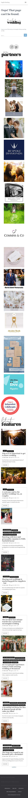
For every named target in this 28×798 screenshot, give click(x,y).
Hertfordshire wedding (19, 657)
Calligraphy (5, 617)
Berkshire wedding (7, 745)
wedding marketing (14, 576)
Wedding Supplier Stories (8, 750)
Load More (14, 767)
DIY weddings (14, 530)
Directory (14, 788)
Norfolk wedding (13, 702)
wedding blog (10, 451)
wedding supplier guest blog (16, 747)
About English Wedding (11, 791)
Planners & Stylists (16, 745)
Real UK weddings (16, 532)
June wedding (6, 660)
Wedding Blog (7, 788)
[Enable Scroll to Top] (25, 795)
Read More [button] (5, 465)
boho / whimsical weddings (8, 657)
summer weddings (7, 662)
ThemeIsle (18, 794)
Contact (20, 791)
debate (4, 489)
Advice (4, 450)
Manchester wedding (7, 532)
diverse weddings (6, 529)
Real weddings (6, 534)
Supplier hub (21, 788)
